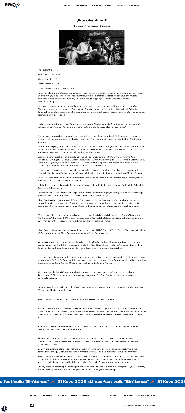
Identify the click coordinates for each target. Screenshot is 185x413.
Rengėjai (120, 5)
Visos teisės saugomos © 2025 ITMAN (138, 405)
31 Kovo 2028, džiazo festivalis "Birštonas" (95, 381)
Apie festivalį (81, 5)
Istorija (109, 5)
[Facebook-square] (32, 405)
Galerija (96, 5)
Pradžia (68, 5)
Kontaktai (134, 5)
